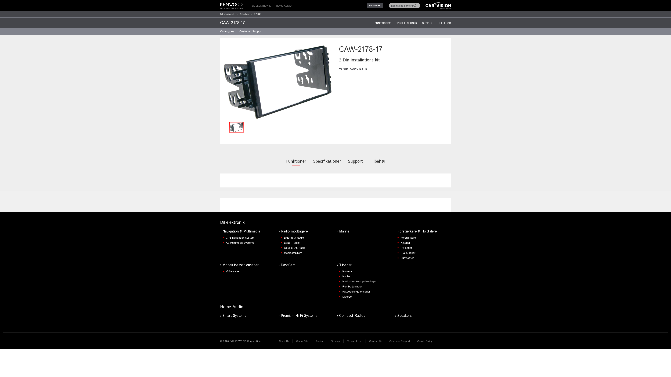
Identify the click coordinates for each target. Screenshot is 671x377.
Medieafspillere (293, 253)
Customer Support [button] (250, 31)
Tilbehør (244, 14)
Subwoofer (407, 258)
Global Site (302, 341)
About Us (284, 341)
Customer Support (399, 341)
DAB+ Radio (292, 243)
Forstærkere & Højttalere (417, 231)
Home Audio (284, 5)
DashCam (288, 265)
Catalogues (227, 31)
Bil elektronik (261, 5)
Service (320, 341)
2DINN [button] (258, 14)
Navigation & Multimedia (241, 231)
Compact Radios (352, 315)
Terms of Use (354, 341)
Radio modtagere (294, 231)
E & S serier (408, 253)
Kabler (346, 277)
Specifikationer (406, 22)
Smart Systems (234, 315)
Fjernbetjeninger (352, 287)
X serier (405, 243)
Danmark (375, 5)
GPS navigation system (240, 238)
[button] (278, 82)
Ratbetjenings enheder (356, 292)
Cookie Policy (424, 341)
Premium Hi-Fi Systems (299, 315)
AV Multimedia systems (240, 243)
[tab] (296, 164)
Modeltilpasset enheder (240, 265)
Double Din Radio (294, 248)
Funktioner (383, 22)
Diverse (347, 297)
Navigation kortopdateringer (359, 282)
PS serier (406, 248)
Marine (344, 231)
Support (428, 22)
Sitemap (335, 341)
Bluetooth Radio (294, 238)
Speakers (404, 315)
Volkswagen (233, 271)
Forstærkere (408, 238)
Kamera (347, 271)
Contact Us (375, 341)
